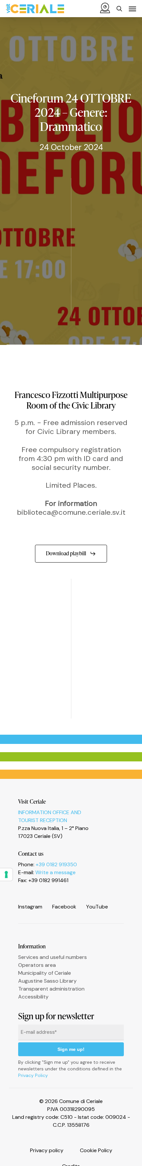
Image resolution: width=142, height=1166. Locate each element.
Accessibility (33, 996)
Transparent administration (51, 988)
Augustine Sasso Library (47, 980)
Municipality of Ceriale (44, 972)
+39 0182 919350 (56, 864)
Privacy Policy (33, 1075)
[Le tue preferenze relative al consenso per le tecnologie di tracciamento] (6, 874)
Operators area (37, 965)
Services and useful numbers (52, 957)
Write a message (55, 872)
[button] (132, 8)
